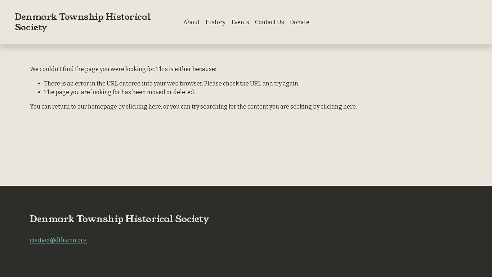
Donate (299, 22)
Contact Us (269, 22)
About (191, 22)
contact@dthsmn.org (58, 240)
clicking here (143, 106)
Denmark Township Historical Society (83, 22)
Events (240, 22)
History (215, 22)
